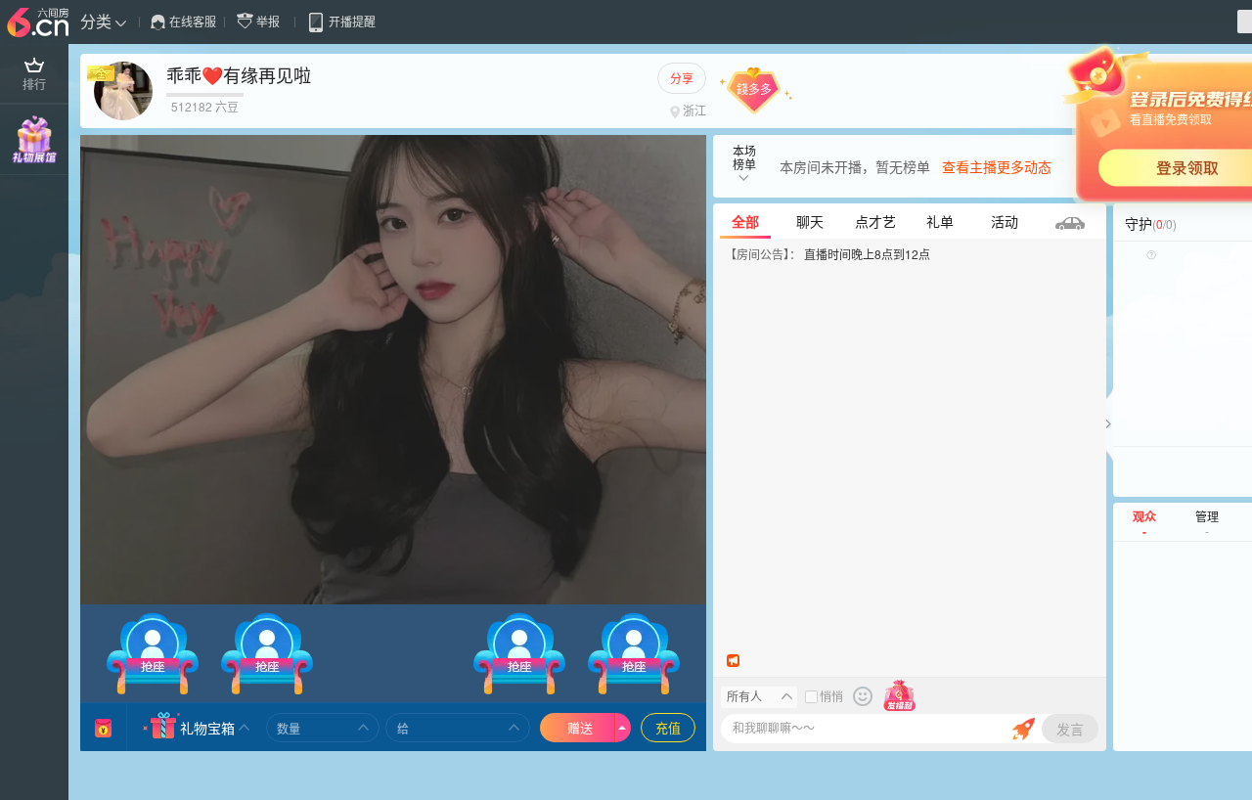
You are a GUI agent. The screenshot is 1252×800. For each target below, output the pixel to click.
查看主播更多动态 (996, 166)
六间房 (40, 23)
